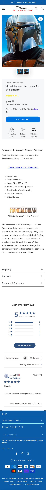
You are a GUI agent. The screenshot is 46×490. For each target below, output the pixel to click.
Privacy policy (22, 481)
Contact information (31, 484)
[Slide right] (42, 2)
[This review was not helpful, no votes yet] (39, 403)
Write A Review (25, 345)
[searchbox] (13, 358)
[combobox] (31, 364)
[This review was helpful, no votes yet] (34, 403)
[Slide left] (4, 2)
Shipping (9, 104)
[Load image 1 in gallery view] (20, 71)
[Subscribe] (42, 434)
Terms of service (36, 481)
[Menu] (3, 9)
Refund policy (9, 481)
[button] (36, 9)
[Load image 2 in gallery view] (26, 71)
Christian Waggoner (14, 82)
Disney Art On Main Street (18, 478)
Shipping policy (15, 484)
